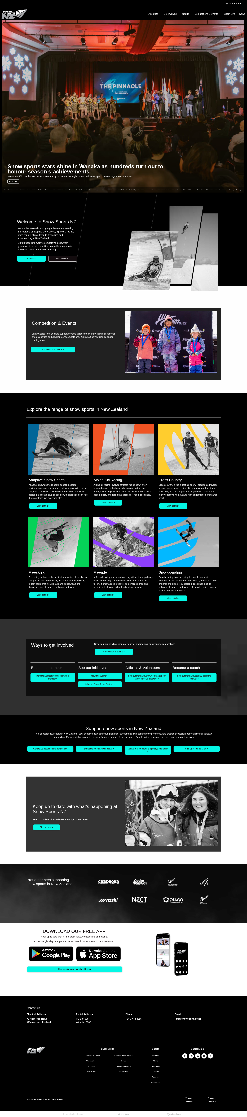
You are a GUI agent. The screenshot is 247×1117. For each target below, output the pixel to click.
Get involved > (62, 258)
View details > (43, 506)
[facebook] (184, 1055)
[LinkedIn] (197, 1055)
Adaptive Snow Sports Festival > (100, 684)
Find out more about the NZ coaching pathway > (194, 677)
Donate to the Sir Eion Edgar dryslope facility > (147, 750)
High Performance (123, 1066)
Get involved (91, 1061)
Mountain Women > (100, 676)
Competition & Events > (53, 349)
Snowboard (155, 1082)
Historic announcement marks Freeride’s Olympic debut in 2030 (171, 190)
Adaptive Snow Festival (123, 1055)
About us (91, 1066)
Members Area (233, 3)
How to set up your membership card (74, 969)
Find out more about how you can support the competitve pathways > (147, 677)
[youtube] (204, 1055)
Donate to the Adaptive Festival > (99, 749)
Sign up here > (46, 827)
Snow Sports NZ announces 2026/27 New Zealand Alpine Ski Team (86, 168)
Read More (13, 181)
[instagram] (191, 1055)
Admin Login (175, 1114)
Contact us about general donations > (50, 749)
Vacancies (123, 1072)
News (123, 1061)
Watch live (91, 1072)
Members (124, 1114)
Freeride (155, 1077)
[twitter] (210, 1055)
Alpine (155, 1061)
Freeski (156, 1072)
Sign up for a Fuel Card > (196, 749)
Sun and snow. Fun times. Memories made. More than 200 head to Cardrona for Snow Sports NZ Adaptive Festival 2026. (41, 190)
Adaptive (155, 1055)
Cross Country (155, 1066)
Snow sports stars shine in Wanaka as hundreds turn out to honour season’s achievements (80, 190)
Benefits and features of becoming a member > (52, 677)
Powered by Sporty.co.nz (73, 1114)
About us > (31, 258)
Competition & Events (91, 1055)
